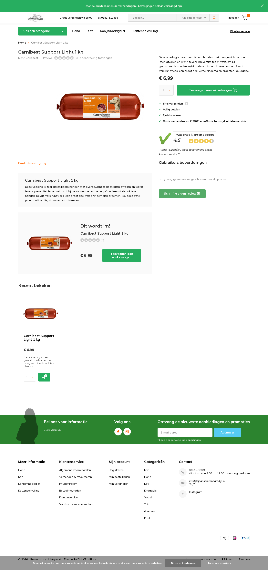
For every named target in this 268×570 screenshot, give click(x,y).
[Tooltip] (186, 104)
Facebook (118, 431)
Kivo (146, 470)
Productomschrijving (32, 163)
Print (147, 518)
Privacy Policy (68, 483)
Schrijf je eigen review (180, 193)
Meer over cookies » (219, 563)
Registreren (116, 470)
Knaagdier (151, 490)
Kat (90, 31)
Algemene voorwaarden (75, 470)
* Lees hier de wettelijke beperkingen (179, 439)
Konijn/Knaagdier (112, 31)
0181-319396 (197, 470)
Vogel (148, 497)
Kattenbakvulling (145, 31)
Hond (76, 31)
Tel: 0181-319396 (107, 17)
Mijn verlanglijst (118, 483)
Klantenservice (68, 497)
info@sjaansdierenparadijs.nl (207, 481)
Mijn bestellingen (119, 477)
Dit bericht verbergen (183, 563)
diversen (149, 511)
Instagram (127, 431)
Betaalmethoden (70, 490)
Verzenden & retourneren (75, 477)
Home (22, 42)
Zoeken (214, 18)
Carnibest (32, 58)
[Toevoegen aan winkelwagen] (44, 377)
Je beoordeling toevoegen (95, 58)
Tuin (146, 504)
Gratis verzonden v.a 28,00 (76, 17)
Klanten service (240, 31)
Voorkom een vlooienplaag (76, 504)
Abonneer (228, 432)
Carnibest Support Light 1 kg (39, 337)
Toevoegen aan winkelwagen (121, 255)
